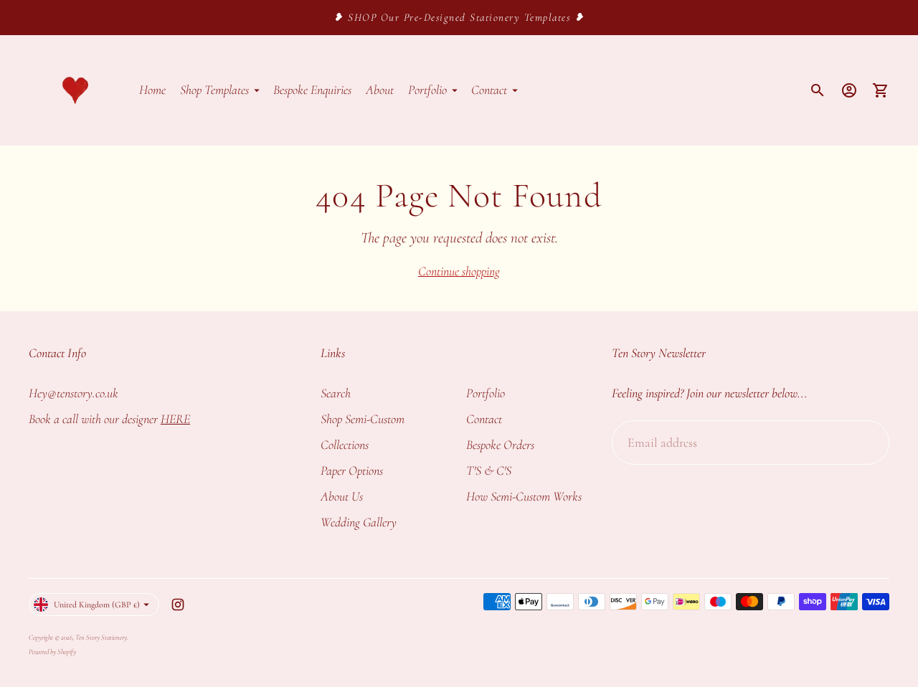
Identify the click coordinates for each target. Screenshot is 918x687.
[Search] (817, 90)
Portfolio (427, 90)
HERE (175, 419)
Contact (489, 90)
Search (336, 393)
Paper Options (352, 470)
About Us (342, 496)
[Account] (849, 90)
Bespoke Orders (500, 445)
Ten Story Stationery (101, 637)
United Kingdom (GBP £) (97, 605)
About (380, 90)
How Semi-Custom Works (524, 496)
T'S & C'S (488, 470)
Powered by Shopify (52, 652)
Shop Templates (214, 90)
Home (152, 90)
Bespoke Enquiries (312, 90)
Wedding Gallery (359, 522)
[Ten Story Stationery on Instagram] (178, 604)
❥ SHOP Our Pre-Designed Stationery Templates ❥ (459, 17)
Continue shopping (459, 271)
